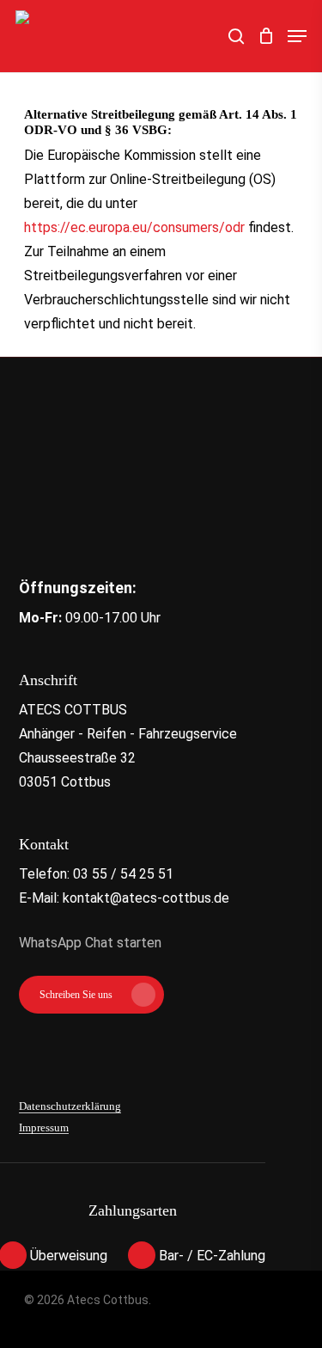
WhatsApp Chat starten (90, 942)
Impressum (44, 1128)
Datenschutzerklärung (70, 1106)
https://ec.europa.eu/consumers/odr (134, 227)
